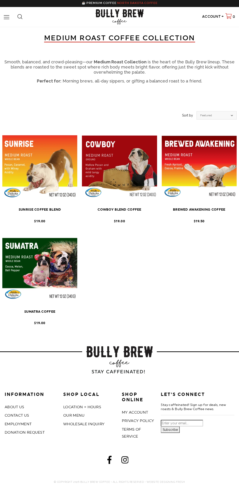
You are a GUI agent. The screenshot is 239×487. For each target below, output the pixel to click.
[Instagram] (125, 461)
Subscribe (170, 430)
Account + (213, 16)
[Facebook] (109, 461)
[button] (119, 104)
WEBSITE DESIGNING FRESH (166, 482)
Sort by (187, 115)
